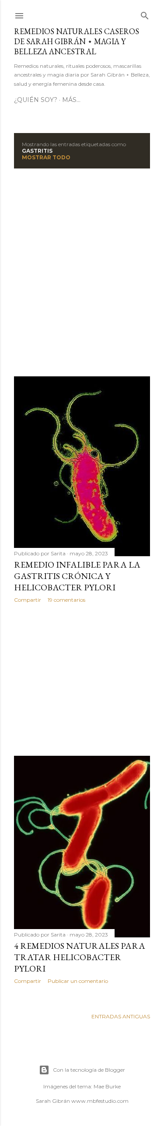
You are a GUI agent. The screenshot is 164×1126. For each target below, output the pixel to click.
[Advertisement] (82, 272)
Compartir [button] (27, 599)
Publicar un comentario (78, 981)
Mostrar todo (46, 157)
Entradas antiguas (120, 1016)
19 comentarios (66, 599)
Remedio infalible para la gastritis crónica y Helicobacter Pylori (77, 576)
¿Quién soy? (35, 100)
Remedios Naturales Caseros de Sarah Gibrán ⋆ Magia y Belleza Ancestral (76, 41)
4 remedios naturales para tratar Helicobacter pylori (79, 957)
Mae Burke (107, 1086)
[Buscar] (145, 13)
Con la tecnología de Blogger (89, 1069)
